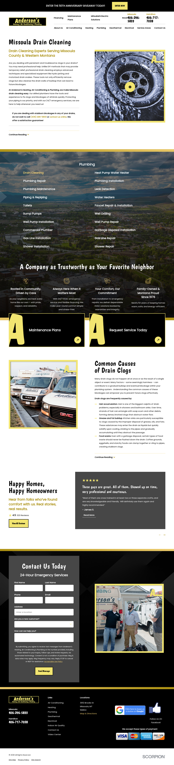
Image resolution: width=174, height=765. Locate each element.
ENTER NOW (120, 5)
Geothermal (54, 716)
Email (47, 594)
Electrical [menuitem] (129, 27)
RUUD (124, 17)
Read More (89, 515)
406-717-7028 (152, 19)
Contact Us (53, 729)
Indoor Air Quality (56, 725)
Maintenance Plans (74, 18)
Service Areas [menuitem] (144, 27)
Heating (52, 707)
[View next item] (164, 535)
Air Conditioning (56, 702)
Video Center (54, 734)
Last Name (50, 582)
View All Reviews (18, 523)
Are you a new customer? (26, 619)
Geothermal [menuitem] (115, 27)
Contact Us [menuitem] (159, 27)
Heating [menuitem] (89, 27)
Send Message (44, 671)
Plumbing (52, 711)
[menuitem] (51, 173)
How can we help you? (25, 631)
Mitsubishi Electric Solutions (99, 18)
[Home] (27, 21)
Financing (58, 17)
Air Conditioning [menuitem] (74, 27)
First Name (19, 582)
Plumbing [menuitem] (101, 27)
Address (18, 607)
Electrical (52, 721)
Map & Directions (88, 713)
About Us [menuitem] (58, 27)
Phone (17, 594)
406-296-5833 (133, 19)
